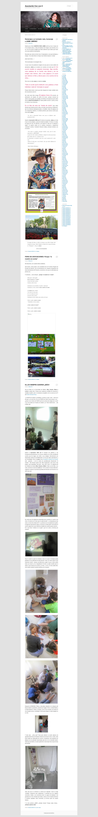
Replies (37, 251)
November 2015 (65, 163)
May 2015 (64, 167)
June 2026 (64, 75)
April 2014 (64, 177)
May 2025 (64, 86)
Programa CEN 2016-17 (66, 213)
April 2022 (64, 109)
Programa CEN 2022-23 (66, 221)
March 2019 (64, 134)
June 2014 (64, 174)
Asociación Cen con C (34, 6)
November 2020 (65, 119)
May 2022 (64, 107)
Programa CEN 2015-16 (66, 212)
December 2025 (65, 81)
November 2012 (65, 191)
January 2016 (64, 160)
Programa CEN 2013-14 (32, 251)
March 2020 (64, 124)
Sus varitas (40, 28)
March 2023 (64, 103)
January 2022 (64, 111)
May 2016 (64, 156)
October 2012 (64, 192)
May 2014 (64, 176)
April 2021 (64, 117)
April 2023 (64, 101)
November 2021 (65, 113)
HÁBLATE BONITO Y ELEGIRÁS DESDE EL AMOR (67, 61)
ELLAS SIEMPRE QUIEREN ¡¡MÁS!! (37, 385)
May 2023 (64, 100)
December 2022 (65, 105)
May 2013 (64, 185)
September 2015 (65, 165)
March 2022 (64, 110)
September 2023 (65, 98)
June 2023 (64, 99)
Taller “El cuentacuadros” (64, 28)
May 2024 (64, 92)
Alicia (63, 64)
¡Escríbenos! (27, 31)
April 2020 (64, 123)
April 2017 (64, 149)
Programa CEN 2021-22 (66, 219)
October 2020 (64, 121)
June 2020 (64, 122)
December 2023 (65, 95)
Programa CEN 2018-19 (66, 216)
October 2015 (64, 164)
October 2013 (64, 183)
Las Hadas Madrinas (33, 28)
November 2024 (65, 89)
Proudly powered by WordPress (49, 813)
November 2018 (65, 137)
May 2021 (64, 116)
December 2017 (65, 143)
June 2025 (64, 85)
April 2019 (64, 132)
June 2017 (64, 147)
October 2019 (64, 129)
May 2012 (64, 197)
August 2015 (64, 166)
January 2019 (64, 135)
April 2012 (64, 198)
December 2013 (65, 180)
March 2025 (64, 88)
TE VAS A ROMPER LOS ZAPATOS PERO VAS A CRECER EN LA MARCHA (66, 50)
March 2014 (64, 178)
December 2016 (65, 153)
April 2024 (64, 93)
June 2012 (64, 196)
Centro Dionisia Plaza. (32, 394)
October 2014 (64, 173)
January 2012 (64, 201)
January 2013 (64, 189)
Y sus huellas (46, 28)
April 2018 (64, 141)
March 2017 (64, 150)
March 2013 (64, 188)
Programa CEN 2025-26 (66, 224)
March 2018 (64, 142)
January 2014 (64, 179)
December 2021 (65, 112)
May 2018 (64, 140)
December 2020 (65, 118)
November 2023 (65, 97)
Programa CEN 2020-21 (66, 218)
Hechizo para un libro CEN (54, 28)
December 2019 (65, 127)
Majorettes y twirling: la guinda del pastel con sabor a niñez (67, 43)
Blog (71, 28)
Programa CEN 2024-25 (66, 223)
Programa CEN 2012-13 (66, 209)
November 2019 (65, 128)
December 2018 (65, 136)
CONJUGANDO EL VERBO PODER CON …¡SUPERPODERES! (67, 65)
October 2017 (64, 146)
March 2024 (64, 94)
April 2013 (64, 186)
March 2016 (64, 159)
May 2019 (64, 131)
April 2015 (64, 168)
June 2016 (64, 155)
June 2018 (64, 138)
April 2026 (64, 77)
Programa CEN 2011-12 (66, 207)
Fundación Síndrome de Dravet (50, 459)
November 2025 (65, 82)
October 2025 (64, 83)
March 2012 (64, 200)
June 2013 (64, 184)
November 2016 (65, 154)
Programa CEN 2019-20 (66, 217)
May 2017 (64, 148)
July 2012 (64, 195)
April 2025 (64, 87)
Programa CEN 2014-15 (66, 211)
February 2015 (64, 170)
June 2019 (64, 130)
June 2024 (64, 91)
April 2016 (64, 158)
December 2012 (65, 190)
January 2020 (64, 125)
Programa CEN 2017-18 (66, 215)
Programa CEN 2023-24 (66, 222)
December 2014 (65, 171)
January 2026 (64, 80)
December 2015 (65, 161)
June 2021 (64, 115)
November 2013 (65, 182)
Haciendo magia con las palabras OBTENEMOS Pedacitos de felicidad (67, 46)
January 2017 (64, 152)
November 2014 (65, 172)
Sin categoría (64, 225)
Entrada (26, 28)
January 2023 (64, 104)
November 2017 (65, 145)
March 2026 (64, 79)
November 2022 (65, 106)
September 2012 (65, 194)
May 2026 (64, 76)
